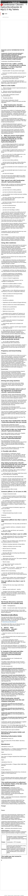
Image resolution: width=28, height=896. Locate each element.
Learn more (14, 2)
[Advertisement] (14, 34)
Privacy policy (17, 895)
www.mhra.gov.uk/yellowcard (9, 621)
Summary (6, 17)
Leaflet (5, 13)
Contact (22, 895)
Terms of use (10, 895)
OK (18, 2)
